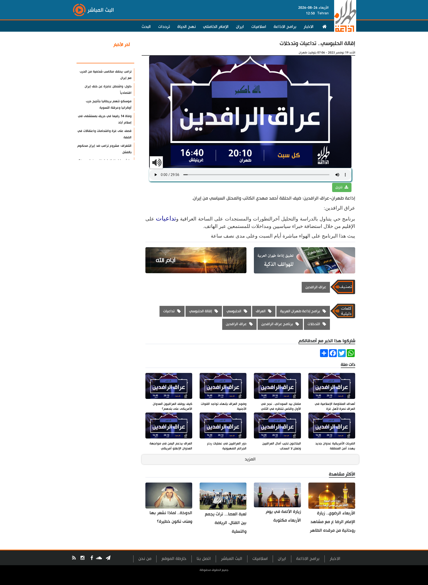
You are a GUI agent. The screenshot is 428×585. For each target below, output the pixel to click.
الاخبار (309, 26)
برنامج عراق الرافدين (277, 324)
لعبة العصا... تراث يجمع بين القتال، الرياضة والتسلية (225, 523)
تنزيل (339, 187)
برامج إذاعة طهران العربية (300, 311)
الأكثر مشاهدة (117, 56)
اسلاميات (258, 26)
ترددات (164, 26)
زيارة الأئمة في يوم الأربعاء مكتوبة (283, 516)
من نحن (144, 558)
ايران (240, 26)
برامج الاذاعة (285, 26)
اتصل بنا (204, 558)
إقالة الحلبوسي (200, 311)
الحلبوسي (234, 311)
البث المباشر (231, 558)
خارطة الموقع (174, 558)
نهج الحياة (186, 26)
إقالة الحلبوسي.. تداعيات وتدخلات (317, 43)
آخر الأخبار (121, 44)
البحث (146, 26)
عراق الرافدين (315, 287)
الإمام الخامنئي (216, 26)
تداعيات (166, 218)
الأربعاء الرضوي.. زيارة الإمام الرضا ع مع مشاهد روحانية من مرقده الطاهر (332, 522)
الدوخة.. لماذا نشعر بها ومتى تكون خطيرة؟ (171, 517)
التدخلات (314, 324)
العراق (261, 311)
